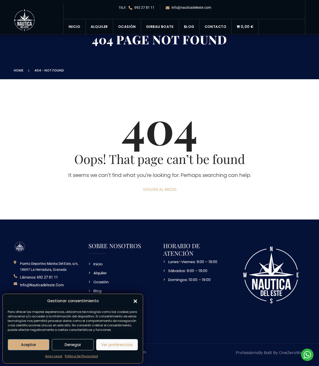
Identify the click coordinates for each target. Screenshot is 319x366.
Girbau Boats (160, 26)
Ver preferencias (117, 344)
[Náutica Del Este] (25, 20)
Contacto (215, 26)
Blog (189, 26)
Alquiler (99, 26)
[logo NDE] (20, 246)
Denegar (73, 344)
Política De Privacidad (81, 356)
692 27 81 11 (144, 7)
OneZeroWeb (292, 353)
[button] (135, 300)
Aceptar (28, 344)
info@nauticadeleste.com (191, 7)
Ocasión (127, 26)
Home (19, 70)
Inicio (74, 26)
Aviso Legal (53, 356)
